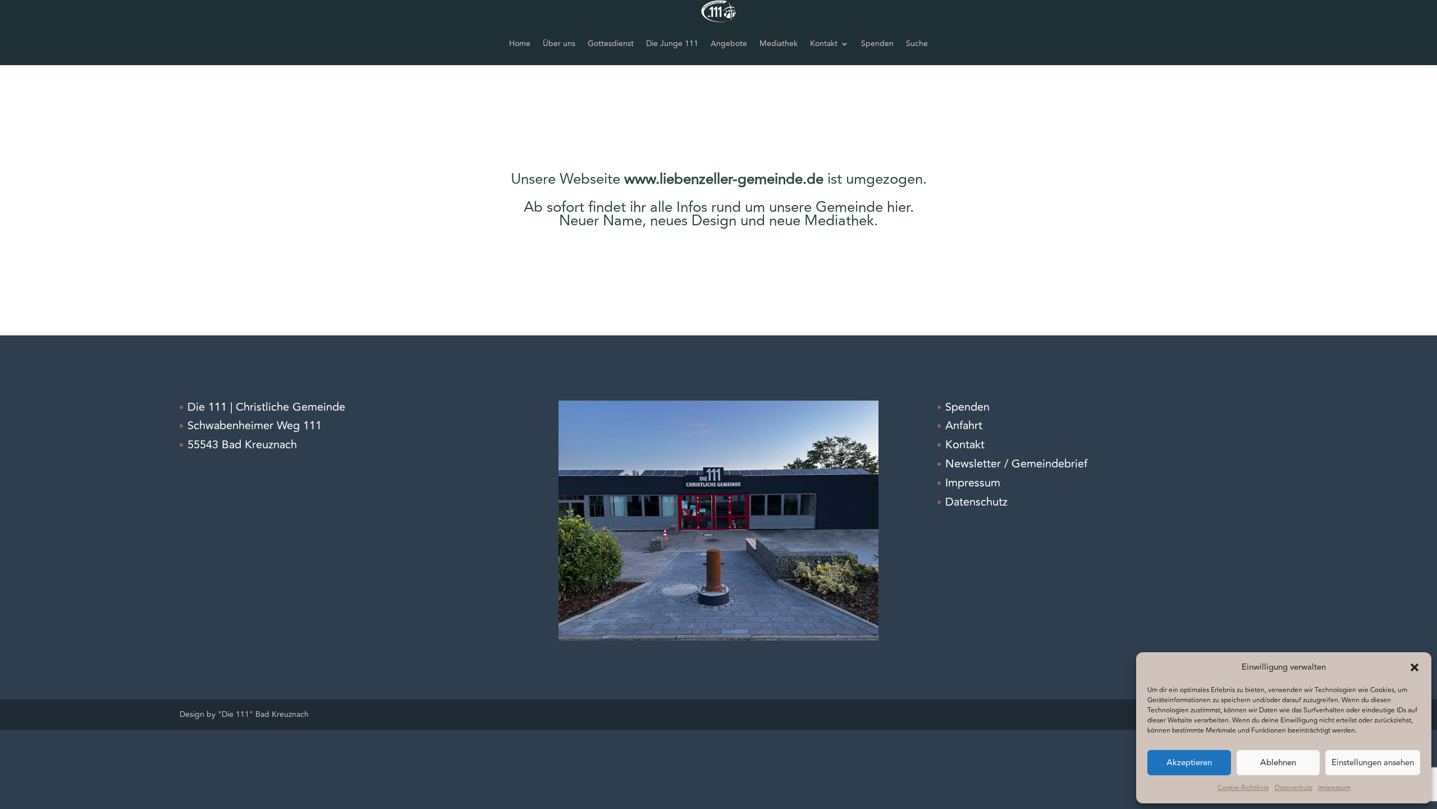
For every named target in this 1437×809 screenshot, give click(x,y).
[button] (1414, 667)
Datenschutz (1293, 788)
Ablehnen (1278, 762)
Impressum (1334, 788)
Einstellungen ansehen (1372, 762)
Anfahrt (963, 425)
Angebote (729, 43)
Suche (917, 43)
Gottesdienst (611, 43)
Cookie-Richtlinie (1243, 788)
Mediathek (778, 43)
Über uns (559, 43)
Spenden (877, 43)
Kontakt (824, 43)
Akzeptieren (1189, 762)
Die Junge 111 (672, 43)
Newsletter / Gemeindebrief (1016, 463)
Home (519, 43)
